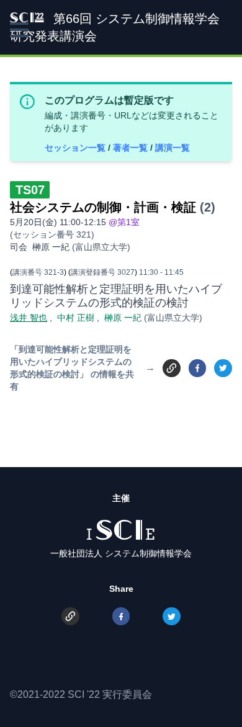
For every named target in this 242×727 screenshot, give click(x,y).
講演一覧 (172, 148)
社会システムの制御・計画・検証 (103, 207)
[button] (19, 29)
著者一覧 (131, 148)
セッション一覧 (76, 148)
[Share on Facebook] (198, 368)
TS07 (30, 190)
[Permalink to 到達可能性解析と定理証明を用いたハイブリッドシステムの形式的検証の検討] (172, 367)
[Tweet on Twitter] (223, 368)
